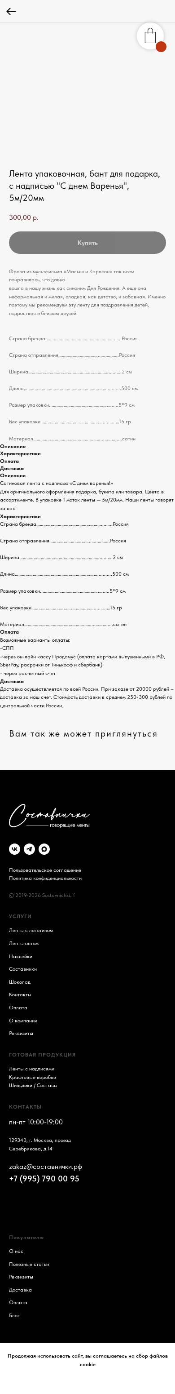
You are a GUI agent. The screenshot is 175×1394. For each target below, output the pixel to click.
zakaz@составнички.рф (45, 1166)
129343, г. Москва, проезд (40, 1140)
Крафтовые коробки (32, 1077)
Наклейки (20, 956)
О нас (16, 1251)
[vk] (14, 849)
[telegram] (29, 849)
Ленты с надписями (31, 1068)
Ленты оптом (24, 943)
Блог (14, 1315)
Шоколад (20, 982)
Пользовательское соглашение (45, 870)
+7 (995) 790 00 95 (44, 1178)
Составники (23, 969)
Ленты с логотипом (31, 930)
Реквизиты (21, 1033)
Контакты (20, 994)
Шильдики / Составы (33, 1085)
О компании (23, 1020)
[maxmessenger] (44, 849)
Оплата (18, 1007)
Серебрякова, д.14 (30, 1148)
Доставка (20, 1290)
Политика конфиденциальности (45, 878)
